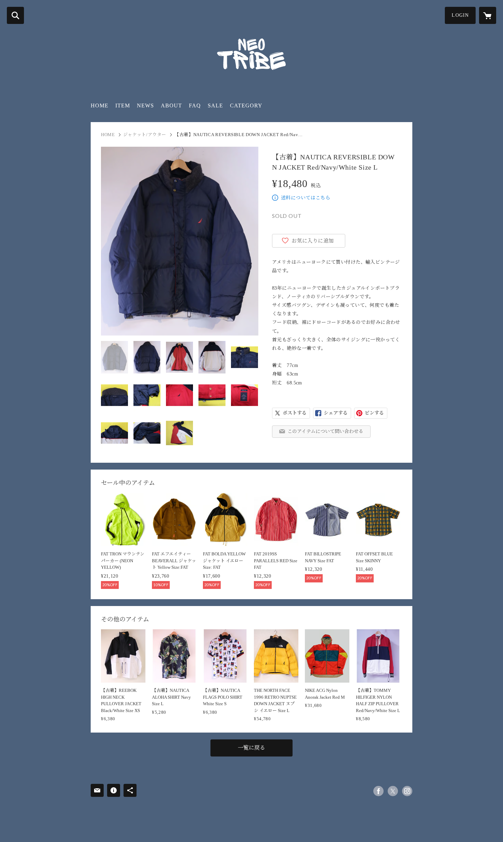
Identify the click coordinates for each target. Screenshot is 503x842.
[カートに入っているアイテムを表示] (487, 15)
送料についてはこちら (305, 197)
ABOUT (171, 105)
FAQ (195, 105)
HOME (99, 105)
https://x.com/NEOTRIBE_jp (393, 791)
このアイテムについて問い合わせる (325, 431)
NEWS (145, 105)
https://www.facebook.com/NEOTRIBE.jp (378, 791)
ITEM (122, 105)
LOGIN (460, 15)
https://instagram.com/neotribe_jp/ (407, 791)
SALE (215, 105)
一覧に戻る (251, 748)
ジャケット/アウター (145, 134)
